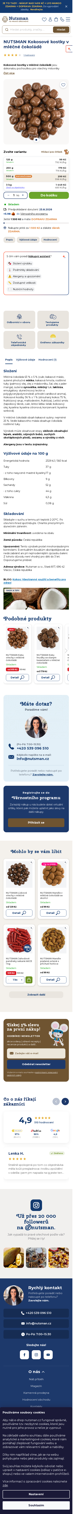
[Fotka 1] (36, 140)
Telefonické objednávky (18, 344)
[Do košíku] (28, 979)
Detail (16, 913)
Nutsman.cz (24, 1354)
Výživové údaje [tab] (25, 359)
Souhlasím (36, 1505)
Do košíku (49, 195)
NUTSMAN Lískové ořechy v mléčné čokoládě (16, 895)
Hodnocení (50, 239)
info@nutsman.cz (38, 1323)
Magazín (36, 1386)
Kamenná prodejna (36, 1392)
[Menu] (68, 19)
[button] (20, 263)
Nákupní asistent (39, 256)
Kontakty (36, 1406)
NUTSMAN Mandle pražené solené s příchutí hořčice (50, 961)
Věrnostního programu (34, 213)
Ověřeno (56, 1152)
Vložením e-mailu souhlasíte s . (32, 1074)
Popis (9, 239)
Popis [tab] (9, 359)
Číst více (9, 73)
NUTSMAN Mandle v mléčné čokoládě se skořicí (51, 895)
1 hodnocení (29, 55)
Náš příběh (36, 1379)
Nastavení (36, 1494)
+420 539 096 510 (38, 1313)
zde (5, 1485)
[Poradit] (31, 862)
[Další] (65, 1101)
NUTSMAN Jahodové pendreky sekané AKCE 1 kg (19, 961)
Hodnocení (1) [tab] (48, 359)
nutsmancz (36, 1354)
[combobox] (36, 29)
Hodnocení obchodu (36, 1399)
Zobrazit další (36, 994)
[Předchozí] (56, 1101)
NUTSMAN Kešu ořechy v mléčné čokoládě (15, 658)
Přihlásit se (36, 822)
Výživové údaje (28, 239)
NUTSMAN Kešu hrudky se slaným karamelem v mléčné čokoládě (48, 659)
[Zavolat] (62, 19)
